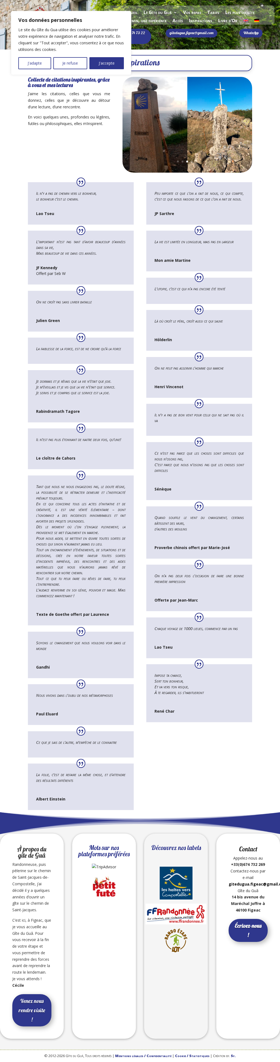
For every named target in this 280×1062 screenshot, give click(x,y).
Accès (178, 21)
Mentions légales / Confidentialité (143, 1055)
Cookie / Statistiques (192, 1055)
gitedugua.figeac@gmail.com (192, 32)
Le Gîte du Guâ (158, 12)
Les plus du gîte (240, 12)
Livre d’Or (227, 21)
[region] (71, 43)
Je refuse (70, 63)
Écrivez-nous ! (248, 930)
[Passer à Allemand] (256, 22)
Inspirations (200, 21)
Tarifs (213, 12)
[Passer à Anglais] (245, 22)
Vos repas (192, 12)
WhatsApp (251, 32)
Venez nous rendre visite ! (32, 1010)
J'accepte (107, 63)
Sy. (233, 1055)
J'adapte (35, 63)
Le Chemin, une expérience (143, 21)
